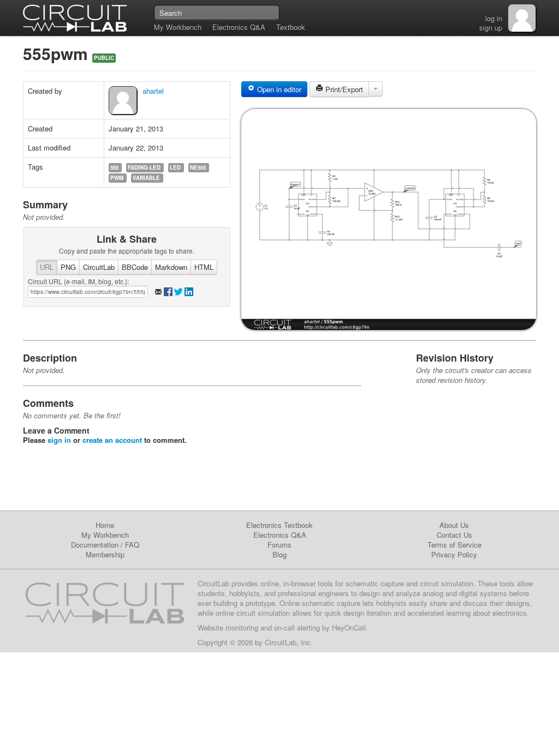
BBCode (135, 267)
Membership (105, 554)
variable (146, 178)
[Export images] (375, 89)
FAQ (132, 544)
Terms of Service (454, 544)
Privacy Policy (454, 554)
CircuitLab (99, 267)
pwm (116, 178)
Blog (279, 554)
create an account (112, 440)
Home (105, 525)
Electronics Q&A (238, 27)
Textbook (290, 27)
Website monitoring (228, 627)
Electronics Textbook (279, 525)
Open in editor (278, 89)
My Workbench (177, 27)
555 (114, 167)
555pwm (57, 53)
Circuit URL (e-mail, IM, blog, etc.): (78, 281)
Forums (279, 544)
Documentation (94, 544)
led (175, 167)
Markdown (171, 267)
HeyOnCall (349, 627)
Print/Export (343, 89)
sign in (59, 440)
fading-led (144, 167)
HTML (203, 267)
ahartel (153, 91)
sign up (490, 27)
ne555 (198, 167)
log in (493, 18)
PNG (68, 267)
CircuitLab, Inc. (289, 642)
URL (46, 267)
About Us (454, 525)
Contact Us (454, 535)
